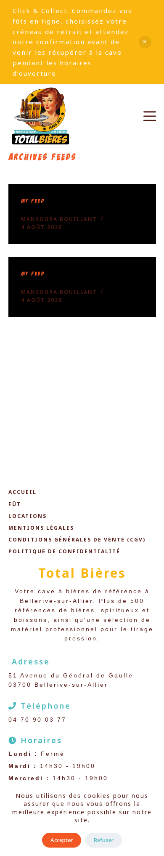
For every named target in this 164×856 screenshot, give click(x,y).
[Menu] (149, 116)
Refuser (104, 840)
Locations (27, 516)
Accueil (22, 492)
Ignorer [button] (145, 42)
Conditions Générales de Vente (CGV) (76, 539)
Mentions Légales (41, 528)
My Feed (33, 201)
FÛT (14, 504)
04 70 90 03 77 (37, 719)
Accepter (61, 840)
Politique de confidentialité (64, 551)
